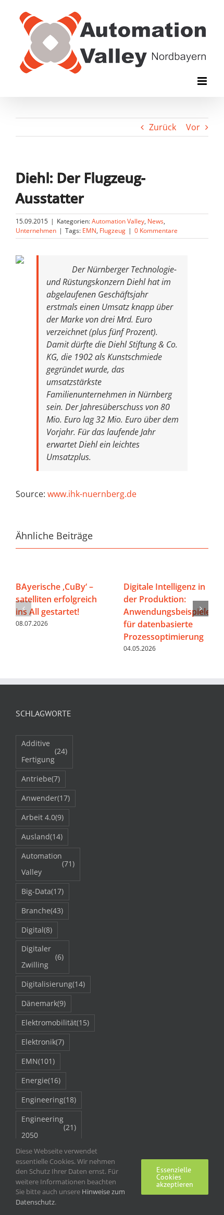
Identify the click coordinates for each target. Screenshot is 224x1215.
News (155, 221)
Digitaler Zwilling (42, 957)
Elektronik (42, 1042)
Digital (36, 930)
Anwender (45, 798)
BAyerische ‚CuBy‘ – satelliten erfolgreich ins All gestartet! (56, 599)
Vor (193, 127)
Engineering (48, 1100)
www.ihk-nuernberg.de (91, 494)
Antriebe (40, 779)
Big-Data (42, 891)
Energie (40, 1080)
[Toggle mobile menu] (202, 81)
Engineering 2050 (48, 1127)
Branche (42, 910)
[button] (23, 608)
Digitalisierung (53, 984)
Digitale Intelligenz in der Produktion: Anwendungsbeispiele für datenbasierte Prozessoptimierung (166, 611)
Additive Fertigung (44, 751)
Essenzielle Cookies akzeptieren (174, 1177)
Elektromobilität (55, 1022)
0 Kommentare (156, 230)
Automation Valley (118, 221)
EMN (89, 230)
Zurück (162, 127)
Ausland (42, 836)
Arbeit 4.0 (42, 817)
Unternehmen (36, 230)
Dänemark (43, 1003)
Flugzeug (112, 230)
